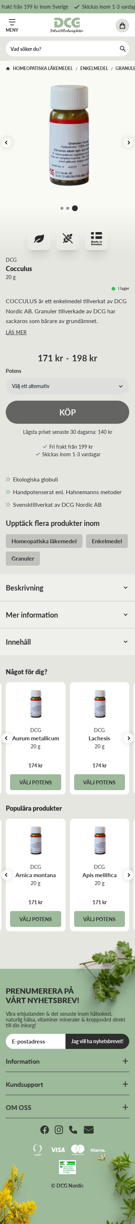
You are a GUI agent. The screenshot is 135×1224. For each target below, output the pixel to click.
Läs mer (16, 332)
